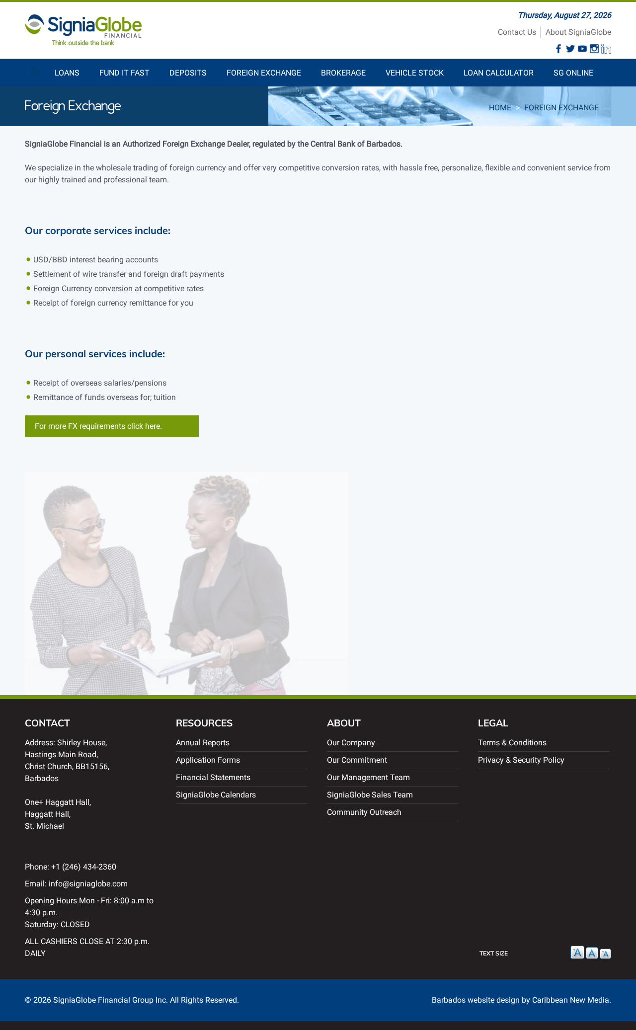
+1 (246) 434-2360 (83, 867)
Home (35, 69)
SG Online (573, 73)
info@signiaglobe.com (88, 883)
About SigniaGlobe (578, 32)
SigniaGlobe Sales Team (370, 794)
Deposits (188, 73)
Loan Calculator (499, 73)
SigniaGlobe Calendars (216, 794)
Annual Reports (203, 742)
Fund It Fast (124, 73)
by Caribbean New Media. (566, 1000)
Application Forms (208, 760)
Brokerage (343, 73)
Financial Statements (213, 777)
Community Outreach (364, 812)
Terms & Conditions (512, 742)
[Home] (83, 42)
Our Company (351, 742)
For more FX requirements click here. (98, 426)
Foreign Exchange (264, 73)
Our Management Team (368, 777)
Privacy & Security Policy (521, 760)
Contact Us (517, 32)
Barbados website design (476, 1000)
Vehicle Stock (415, 73)
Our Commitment (357, 760)
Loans (67, 73)
